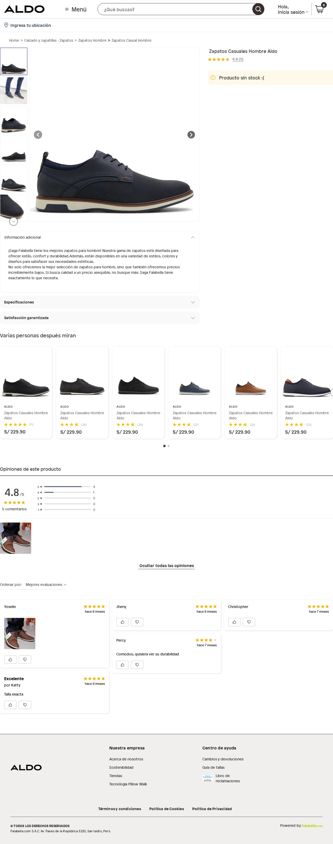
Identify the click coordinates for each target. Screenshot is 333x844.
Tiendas (115, 775)
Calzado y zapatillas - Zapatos (48, 40)
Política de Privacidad (212, 808)
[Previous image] (38, 135)
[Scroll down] (13, 221)
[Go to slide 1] (164, 446)
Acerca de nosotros (126, 758)
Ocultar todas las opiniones (166, 565)
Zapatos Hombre (92, 40)
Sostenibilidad (121, 767)
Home (14, 40)
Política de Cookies (166, 808)
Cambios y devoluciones (223, 758)
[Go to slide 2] (169, 446)
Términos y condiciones (119, 808)
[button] (181, 9)
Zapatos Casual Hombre (131, 40)
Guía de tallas (213, 767)
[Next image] (191, 135)
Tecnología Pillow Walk (128, 783)
